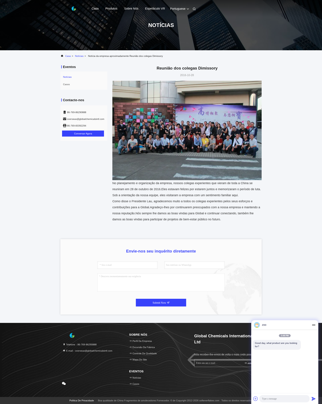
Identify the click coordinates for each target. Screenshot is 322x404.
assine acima (252, 363)
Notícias (79, 56)
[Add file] (255, 398)
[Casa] (73, 8)
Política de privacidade (81, 400)
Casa (95, 8)
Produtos (111, 8)
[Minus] (314, 325)
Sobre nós (131, 8)
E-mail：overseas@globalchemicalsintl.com (88, 350)
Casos (66, 84)
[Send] (313, 398)
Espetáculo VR (155, 8)
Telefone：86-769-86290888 (81, 344)
